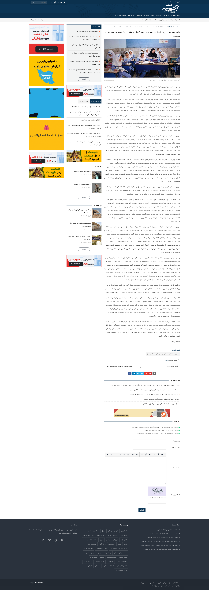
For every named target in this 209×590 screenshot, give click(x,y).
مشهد (102, 557)
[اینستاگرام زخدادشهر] (63, 540)
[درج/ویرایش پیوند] (146, 454)
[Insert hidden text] (162, 454)
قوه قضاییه (108, 553)
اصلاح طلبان (123, 535)
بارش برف (124, 540)
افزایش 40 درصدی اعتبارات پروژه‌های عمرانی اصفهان (162, 537)
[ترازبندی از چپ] (120, 454)
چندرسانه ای (121, 15)
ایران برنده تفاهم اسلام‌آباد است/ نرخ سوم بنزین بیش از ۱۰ (160, 549)
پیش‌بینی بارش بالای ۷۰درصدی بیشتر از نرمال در (163, 534)
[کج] (111, 454)
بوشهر (108, 540)
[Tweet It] (142, 373)
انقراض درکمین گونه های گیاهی (90, 120)
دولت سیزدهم (92, 544)
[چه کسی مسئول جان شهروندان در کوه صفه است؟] (96, 213)
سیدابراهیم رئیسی (101, 548)
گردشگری (97, 566)
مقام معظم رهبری (121, 562)
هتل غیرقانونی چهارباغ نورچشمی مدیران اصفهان (85, 107)
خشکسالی (111, 544)
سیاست (166, 15)
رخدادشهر (177, 27)
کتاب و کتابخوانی (122, 566)
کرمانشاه (111, 566)
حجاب (119, 544)
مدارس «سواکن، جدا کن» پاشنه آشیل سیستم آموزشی (161, 399)
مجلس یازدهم (90, 553)
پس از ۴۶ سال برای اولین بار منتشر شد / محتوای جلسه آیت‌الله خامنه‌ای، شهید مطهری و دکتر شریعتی (145, 385)
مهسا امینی (110, 562)
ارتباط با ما (163, 2)
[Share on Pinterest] (150, 373)
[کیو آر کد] (154, 373)
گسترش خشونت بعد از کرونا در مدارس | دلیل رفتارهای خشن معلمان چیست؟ (153, 395)
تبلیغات (170, 2)
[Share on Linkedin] (134, 373)
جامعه (158, 15)
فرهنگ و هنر (149, 15)
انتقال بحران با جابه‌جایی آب (82, 171)
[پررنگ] (108, 454)
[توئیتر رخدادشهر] (50, 540)
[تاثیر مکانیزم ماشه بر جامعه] (96, 188)
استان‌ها (131, 15)
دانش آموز (150, 354)
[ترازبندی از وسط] (124, 454)
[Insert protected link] (150, 454)
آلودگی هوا (124, 531)
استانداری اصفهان (93, 531)
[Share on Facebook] (129, 373)
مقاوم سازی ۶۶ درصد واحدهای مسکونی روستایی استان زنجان (160, 545)
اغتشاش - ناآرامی (112, 535)
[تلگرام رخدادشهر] (56, 540)
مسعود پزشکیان (111, 557)
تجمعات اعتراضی (92, 540)
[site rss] (43, 540)
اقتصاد (139, 15)
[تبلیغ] (142, 413)
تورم (125, 544)
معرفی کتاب (93, 557)
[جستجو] (33, 2)
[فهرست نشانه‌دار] (133, 454)
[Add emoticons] (142, 454)
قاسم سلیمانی (123, 553)
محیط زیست (123, 557)
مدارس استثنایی (174, 354)
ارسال (142, 510)
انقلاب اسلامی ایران (98, 535)
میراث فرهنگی (99, 562)
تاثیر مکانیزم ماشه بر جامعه (82, 184)
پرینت (161, 80)
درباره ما (177, 2)
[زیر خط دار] (115, 454)
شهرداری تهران (88, 548)
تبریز (101, 540)
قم (115, 553)
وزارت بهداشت (88, 562)
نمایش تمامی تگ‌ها (121, 570)
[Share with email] (146, 373)
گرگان (90, 566)
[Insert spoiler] (158, 454)
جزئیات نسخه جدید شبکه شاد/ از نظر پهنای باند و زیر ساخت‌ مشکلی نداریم (154, 390)
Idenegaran (39, 583)
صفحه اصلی (175, 15)
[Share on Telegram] (138, 373)
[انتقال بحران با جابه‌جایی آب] (96, 174)
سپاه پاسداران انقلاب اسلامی (118, 548)
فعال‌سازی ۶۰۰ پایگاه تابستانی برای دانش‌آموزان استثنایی (161, 404)
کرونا (104, 566)
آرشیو (84, 79)
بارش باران (86, 535)
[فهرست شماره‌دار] (137, 454)
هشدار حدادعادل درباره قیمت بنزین (87, 31)
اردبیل (103, 531)
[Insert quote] (154, 454)
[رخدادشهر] (169, 8)
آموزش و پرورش (161, 354)
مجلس (100, 553)
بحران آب (115, 540)
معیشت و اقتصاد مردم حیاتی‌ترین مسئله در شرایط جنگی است (160, 20)
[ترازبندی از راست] (128, 454)
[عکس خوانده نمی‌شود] (157, 491)
